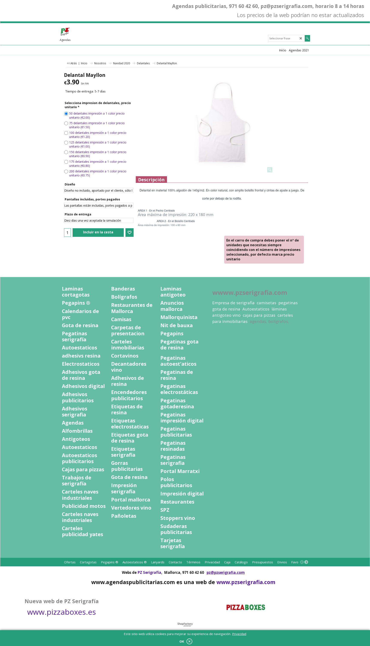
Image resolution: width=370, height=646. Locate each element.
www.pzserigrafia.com (245, 582)
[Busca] (307, 38)
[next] (306, 562)
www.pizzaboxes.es (61, 612)
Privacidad (239, 634)
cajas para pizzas (259, 315)
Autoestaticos (255, 309)
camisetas (266, 303)
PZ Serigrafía (149, 572)
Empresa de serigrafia (233, 303)
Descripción (151, 180)
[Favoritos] (129, 232)
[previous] (302, 562)
